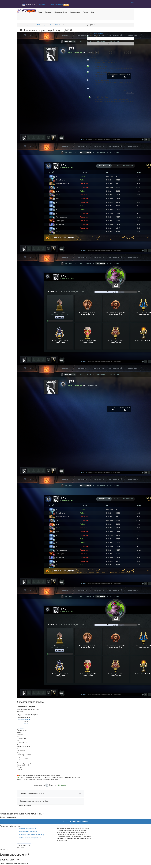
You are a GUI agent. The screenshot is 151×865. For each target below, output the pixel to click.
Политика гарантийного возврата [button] (33, 793)
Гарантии (48, 12)
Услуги (40, 12)
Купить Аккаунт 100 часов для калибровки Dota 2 (43, 25)
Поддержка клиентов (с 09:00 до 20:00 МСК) (31, 834)
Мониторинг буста (60, 12)
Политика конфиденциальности (27, 831)
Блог (92, 12)
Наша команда (75, 12)
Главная (21, 25)
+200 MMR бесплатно (58, 4)
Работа (85, 12)
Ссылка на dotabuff (23, 720)
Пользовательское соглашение (27, 828)
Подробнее (130, 93)
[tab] (50, 793)
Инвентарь (20, 728)
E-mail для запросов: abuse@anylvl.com (29, 838)
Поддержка (41, 4)
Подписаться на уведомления (75, 821)
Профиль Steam (22, 724)
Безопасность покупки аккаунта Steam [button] (34, 801)
